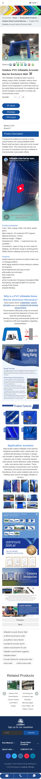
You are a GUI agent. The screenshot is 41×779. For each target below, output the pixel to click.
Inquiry (12, 106)
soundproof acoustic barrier (14, 644)
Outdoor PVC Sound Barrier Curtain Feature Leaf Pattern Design (13, 700)
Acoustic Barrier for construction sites (18, 659)
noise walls (8, 663)
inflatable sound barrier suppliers (16, 651)
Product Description (13, 134)
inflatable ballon (10, 655)
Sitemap (31, 767)
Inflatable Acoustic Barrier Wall (15, 632)
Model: (6, 126)
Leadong (24, 767)
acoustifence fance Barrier (14, 640)
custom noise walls (23, 663)
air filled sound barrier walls (14, 636)
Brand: (6, 128)
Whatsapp (11, 112)
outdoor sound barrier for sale (15, 648)
